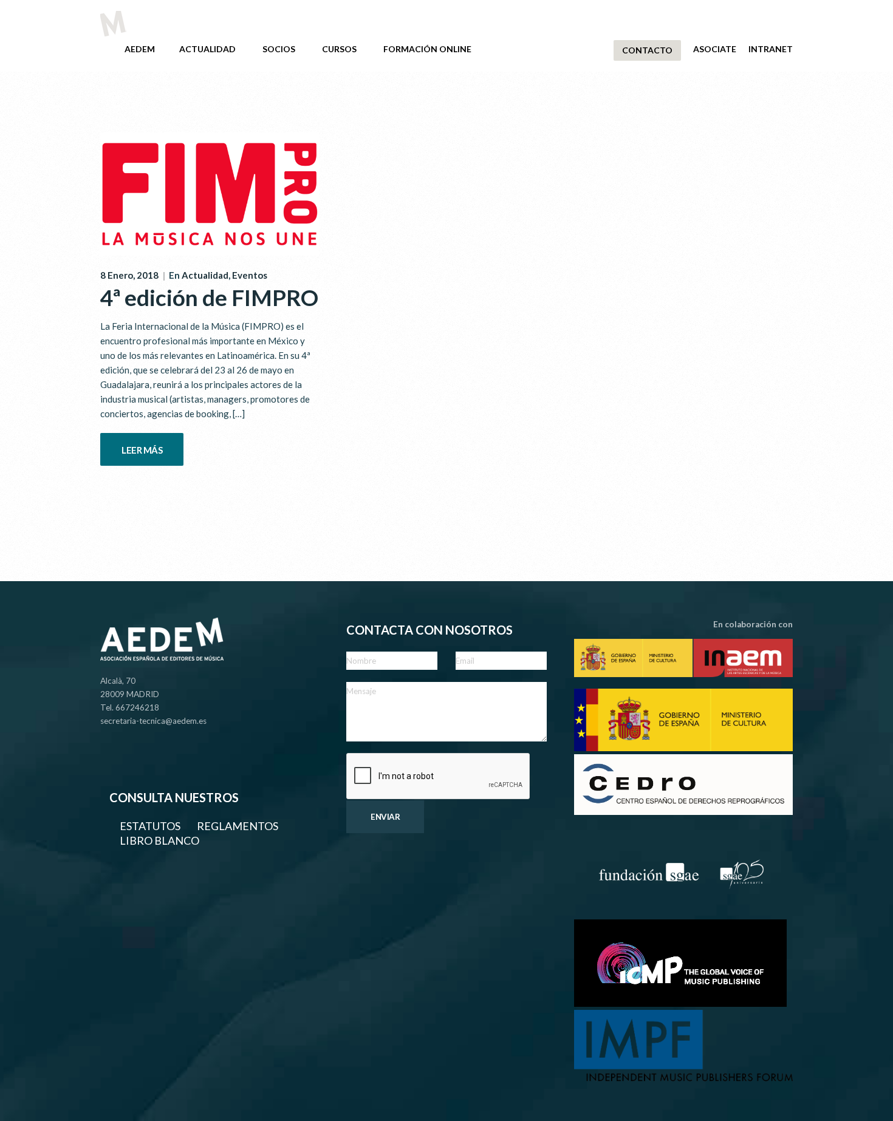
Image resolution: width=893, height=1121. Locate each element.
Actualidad (205, 275)
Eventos (249, 275)
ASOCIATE (714, 49)
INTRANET (770, 49)
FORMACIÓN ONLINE (427, 49)
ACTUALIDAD (207, 49)
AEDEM (140, 49)
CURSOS (339, 49)
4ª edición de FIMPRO (209, 297)
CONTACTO (647, 50)
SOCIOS (278, 49)
